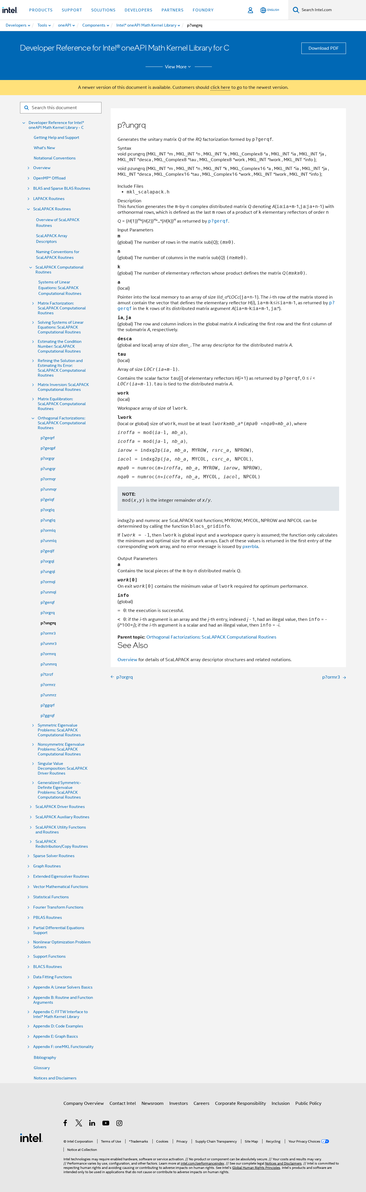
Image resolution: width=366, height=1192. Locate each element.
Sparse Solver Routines (54, 855)
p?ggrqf (48, 715)
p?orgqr (48, 458)
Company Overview (83, 1103)
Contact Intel (123, 1103)
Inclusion (281, 1103)
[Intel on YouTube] (106, 1124)
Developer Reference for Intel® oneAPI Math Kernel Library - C (56, 125)
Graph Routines (47, 866)
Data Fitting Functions (52, 977)
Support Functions (49, 956)
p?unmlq (48, 540)
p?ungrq (48, 623)
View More (176, 67)
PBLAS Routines (47, 917)
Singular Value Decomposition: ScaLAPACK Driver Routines (62, 768)
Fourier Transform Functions (58, 907)
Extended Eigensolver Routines (61, 876)
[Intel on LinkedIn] (92, 1124)
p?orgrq (48, 612)
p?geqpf (48, 448)
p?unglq (48, 520)
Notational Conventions (55, 158)
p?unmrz (48, 694)
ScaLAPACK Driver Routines (60, 806)
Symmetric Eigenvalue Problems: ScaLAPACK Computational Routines (59, 730)
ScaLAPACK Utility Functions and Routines (60, 830)
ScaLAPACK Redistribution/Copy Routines (61, 844)
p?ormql (48, 581)
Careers (201, 1103)
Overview (41, 167)
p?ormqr (48, 478)
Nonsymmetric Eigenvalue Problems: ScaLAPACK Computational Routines (61, 749)
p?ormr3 (48, 633)
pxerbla (250, 546)
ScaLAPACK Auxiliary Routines (62, 817)
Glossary (42, 1067)
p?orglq (47, 509)
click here (220, 87)
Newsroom (153, 1103)
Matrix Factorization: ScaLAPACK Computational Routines (62, 308)
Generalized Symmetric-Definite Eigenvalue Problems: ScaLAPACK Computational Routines (59, 790)
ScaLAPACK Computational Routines (59, 270)
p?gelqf (47, 499)
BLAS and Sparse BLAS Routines (61, 188)
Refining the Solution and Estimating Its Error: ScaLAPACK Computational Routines (62, 368)
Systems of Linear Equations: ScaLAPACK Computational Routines (59, 287)
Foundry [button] (203, 10)
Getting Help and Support (56, 137)
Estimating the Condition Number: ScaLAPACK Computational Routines (59, 346)
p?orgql (47, 561)
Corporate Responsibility (240, 1103)
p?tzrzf (47, 674)
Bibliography (45, 1057)
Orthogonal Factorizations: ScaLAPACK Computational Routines (62, 423)
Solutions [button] (103, 10)
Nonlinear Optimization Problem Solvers (62, 944)
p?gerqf (48, 602)
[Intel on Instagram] (119, 1124)
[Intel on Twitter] (79, 1124)
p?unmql (48, 592)
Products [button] (41, 10)
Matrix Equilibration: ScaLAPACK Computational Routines (62, 404)
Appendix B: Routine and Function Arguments (63, 1000)
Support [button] (72, 10)
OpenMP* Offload (49, 178)
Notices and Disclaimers (55, 1078)
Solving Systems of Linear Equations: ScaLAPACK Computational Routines (60, 327)
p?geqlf (47, 550)
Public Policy (308, 1103)
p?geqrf (48, 437)
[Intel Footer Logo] (31, 1137)
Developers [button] (138, 10)
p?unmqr (49, 489)
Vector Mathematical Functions (60, 886)
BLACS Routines (47, 966)
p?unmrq (49, 664)
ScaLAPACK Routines (52, 209)
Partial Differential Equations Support (58, 930)
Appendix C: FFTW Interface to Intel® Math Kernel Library (60, 1014)
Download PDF (324, 48)
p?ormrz (48, 684)
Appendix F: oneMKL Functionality (63, 1046)
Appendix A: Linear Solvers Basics (63, 987)
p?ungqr (48, 468)
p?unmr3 (49, 643)
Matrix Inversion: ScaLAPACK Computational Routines (63, 387)
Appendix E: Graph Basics (55, 1036)
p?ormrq (48, 653)
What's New (44, 147)
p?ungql (48, 571)
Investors (178, 1103)
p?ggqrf (48, 705)
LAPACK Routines (49, 198)
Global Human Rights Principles (256, 1167)
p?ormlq (48, 530)
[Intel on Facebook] (65, 1124)
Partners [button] (173, 10)
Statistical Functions (51, 897)
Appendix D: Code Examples (58, 1026)
